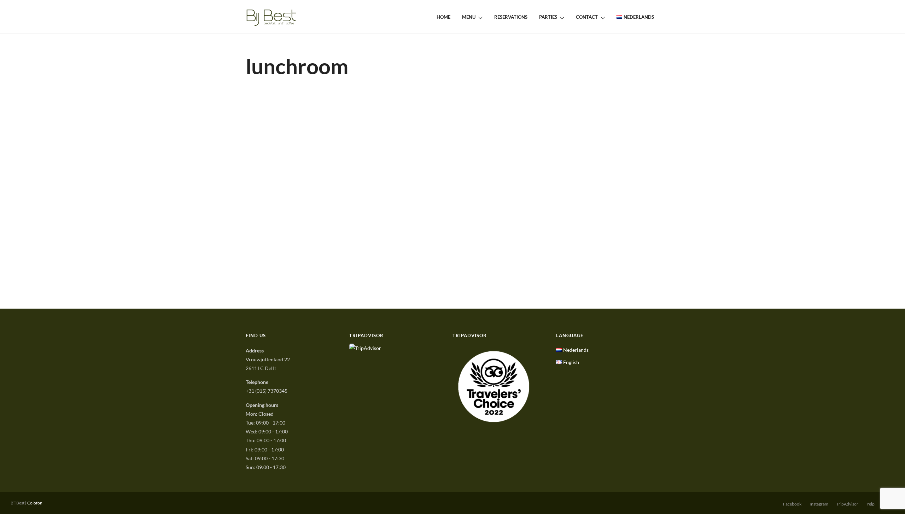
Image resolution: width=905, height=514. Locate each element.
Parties (548, 17)
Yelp (870, 504)
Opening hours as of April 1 (289, 129)
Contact (587, 17)
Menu (468, 17)
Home (443, 17)
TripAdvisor (847, 504)
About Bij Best (321, 141)
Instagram (819, 504)
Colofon (34, 503)
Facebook (792, 504)
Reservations (510, 17)
